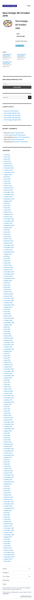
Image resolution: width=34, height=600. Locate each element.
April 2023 (7, 210)
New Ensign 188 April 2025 (12, 120)
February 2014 (8, 444)
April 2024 (7, 183)
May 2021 (7, 261)
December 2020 (9, 272)
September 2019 (9, 305)
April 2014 (7, 440)
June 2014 (7, 435)
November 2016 (9, 371)
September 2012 (9, 481)
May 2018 (7, 331)
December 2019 (9, 298)
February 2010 (8, 550)
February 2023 (8, 214)
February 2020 (8, 294)
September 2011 (9, 508)
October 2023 (8, 196)
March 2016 (7, 389)
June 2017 (7, 356)
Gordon (6, 135)
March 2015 (7, 415)
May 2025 (7, 159)
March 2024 (8, 185)
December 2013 (9, 448)
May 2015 (7, 411)
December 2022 (9, 219)
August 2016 (8, 378)
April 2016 (7, 386)
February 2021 (8, 267)
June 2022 (7, 232)
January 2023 (8, 216)
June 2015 (7, 409)
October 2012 (8, 479)
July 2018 (7, 327)
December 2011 (8, 501)
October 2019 (8, 303)
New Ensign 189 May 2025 (12, 117)
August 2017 (8, 351)
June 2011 (7, 515)
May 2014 (7, 437)
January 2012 (8, 499)
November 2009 (9, 554)
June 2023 (7, 205)
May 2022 (7, 234)
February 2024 (8, 188)
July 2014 (7, 433)
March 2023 (8, 212)
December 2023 (9, 192)
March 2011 (7, 521)
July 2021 (7, 256)
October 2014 (8, 426)
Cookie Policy (6, 593)
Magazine (6, 572)
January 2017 (8, 367)
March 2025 (8, 163)
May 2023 (7, 207)
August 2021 (8, 254)
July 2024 (7, 177)
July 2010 (7, 539)
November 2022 (9, 221)
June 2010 (7, 541)
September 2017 (9, 349)
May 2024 (7, 181)
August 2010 (8, 537)
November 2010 (9, 530)
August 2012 (8, 484)
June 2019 (7, 309)
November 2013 (9, 451)
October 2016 (8, 373)
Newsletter (6, 580)
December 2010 (9, 528)
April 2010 (7, 546)
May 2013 (7, 464)
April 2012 (7, 493)
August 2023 (8, 201)
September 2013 (9, 455)
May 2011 (7, 517)
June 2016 (7, 382)
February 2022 (8, 241)
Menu (29, 5)
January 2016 (8, 393)
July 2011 (6, 512)
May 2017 (7, 358)
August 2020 (8, 280)
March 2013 (7, 468)
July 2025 (7, 154)
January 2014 (8, 446)
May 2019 (7, 311)
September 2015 (9, 402)
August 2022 (8, 227)
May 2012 (7, 490)
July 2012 (7, 486)
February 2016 (8, 391)
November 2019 (9, 300)
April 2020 (7, 289)
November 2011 (9, 504)
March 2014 (7, 442)
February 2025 (8, 166)
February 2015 (8, 417)
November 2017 (9, 344)
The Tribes (6, 576)
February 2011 (8, 523)
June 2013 (7, 462)
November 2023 (9, 194)
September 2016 (9, 375)
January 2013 (8, 473)
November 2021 (9, 247)
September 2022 (9, 225)
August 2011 (7, 510)
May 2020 (7, 287)
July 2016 (7, 380)
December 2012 (9, 475)
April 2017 (7, 360)
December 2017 (9, 342)
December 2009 (9, 552)
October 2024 (8, 170)
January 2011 (8, 526)
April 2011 (7, 519)
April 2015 (7, 413)
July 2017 (7, 353)
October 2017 (8, 347)
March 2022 (8, 238)
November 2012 (9, 477)
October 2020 (8, 276)
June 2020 (7, 285)
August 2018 (8, 325)
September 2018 (9, 322)
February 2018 (8, 338)
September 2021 (9, 252)
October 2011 (8, 506)
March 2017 (7, 362)
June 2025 (7, 157)
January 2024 (8, 190)
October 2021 (8, 249)
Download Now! (19, 45)
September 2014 (9, 428)
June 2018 (7, 329)
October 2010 (8, 532)
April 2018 (7, 333)
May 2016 (7, 384)
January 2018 (8, 340)
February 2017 (8, 364)
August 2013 (8, 457)
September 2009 (9, 557)
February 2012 (8, 497)
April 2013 (7, 466)
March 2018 (8, 336)
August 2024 (8, 174)
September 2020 (9, 278)
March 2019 (7, 316)
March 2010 (8, 548)
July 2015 (7, 406)
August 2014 (8, 431)
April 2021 (7, 263)
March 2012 (7, 495)
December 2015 (9, 395)
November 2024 (9, 168)
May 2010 (7, 543)
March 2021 (7, 265)
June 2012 (7, 488)
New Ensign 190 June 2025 (12, 115)
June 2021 (7, 258)
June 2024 (7, 179)
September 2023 (9, 199)
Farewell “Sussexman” (11, 111)
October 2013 (8, 453)
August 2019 (8, 307)
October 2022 (8, 223)
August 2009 (8, 559)
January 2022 (8, 243)
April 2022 (7, 236)
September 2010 (9, 535)
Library (5, 568)
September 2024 (9, 172)
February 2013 (8, 470)
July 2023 (7, 203)
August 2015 (8, 404)
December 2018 (9, 318)
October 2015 (8, 400)
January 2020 (8, 296)
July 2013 (7, 459)
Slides (4, 584)
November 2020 (9, 274)
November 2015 (9, 398)
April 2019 (7, 314)
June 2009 (7, 561)
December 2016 (9, 369)
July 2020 (7, 283)
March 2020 (8, 291)
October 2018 (8, 320)
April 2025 (7, 161)
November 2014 (9, 424)
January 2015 (8, 420)
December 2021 (9, 245)
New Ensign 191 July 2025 (12, 113)
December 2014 (9, 422)
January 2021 (8, 269)
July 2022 (7, 230)
